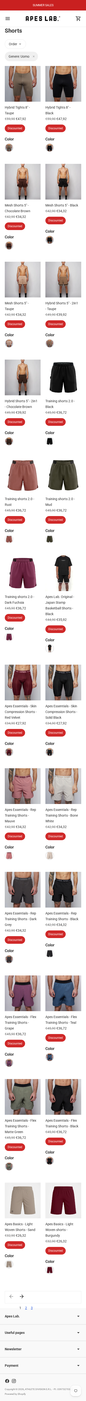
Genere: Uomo (19, 56)
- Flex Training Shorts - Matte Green (20, 1126)
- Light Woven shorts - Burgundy (59, 1229)
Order (13, 44)
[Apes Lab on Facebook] (7, 1381)
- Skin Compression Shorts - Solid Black (61, 711)
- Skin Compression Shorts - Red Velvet (21, 711)
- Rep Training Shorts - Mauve (20, 815)
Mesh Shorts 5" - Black (61, 205)
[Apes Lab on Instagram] (13, 1381)
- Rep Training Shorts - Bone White (61, 815)
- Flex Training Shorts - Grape (20, 1022)
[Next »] (21, 1296)
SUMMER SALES (43, 5)
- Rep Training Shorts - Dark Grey (21, 919)
